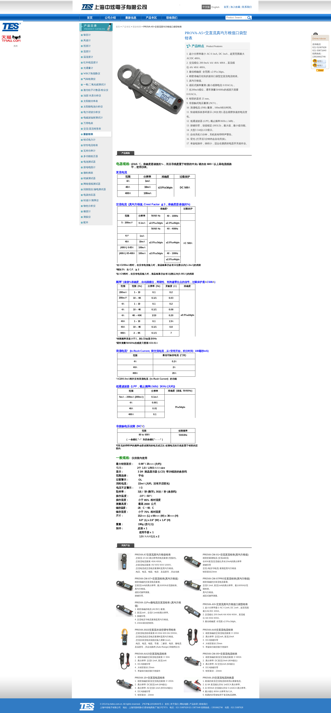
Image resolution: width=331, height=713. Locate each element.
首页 (226, 7)
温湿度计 (88, 57)
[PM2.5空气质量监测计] (124, 569)
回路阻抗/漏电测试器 (94, 189)
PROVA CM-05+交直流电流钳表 (220, 653)
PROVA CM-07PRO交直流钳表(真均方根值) (226, 578)
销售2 (320, 65)
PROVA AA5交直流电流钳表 (218, 629)
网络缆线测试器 (91, 184)
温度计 (87, 51)
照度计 (87, 46)
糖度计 (87, 211)
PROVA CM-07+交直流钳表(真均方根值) (156, 578)
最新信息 (130, 17)
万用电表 (88, 123)
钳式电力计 (89, 139)
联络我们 (171, 17)
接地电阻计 (89, 167)
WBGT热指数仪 (91, 73)
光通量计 (88, 68)
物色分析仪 (89, 206)
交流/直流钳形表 (92, 128)
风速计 (87, 40)
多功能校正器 (90, 156)
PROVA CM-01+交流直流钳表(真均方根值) (226, 554)
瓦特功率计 (89, 150)
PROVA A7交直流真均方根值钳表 (153, 554)
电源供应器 (89, 195)
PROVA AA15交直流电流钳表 (151, 653)
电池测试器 (89, 161)
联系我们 (247, 7)
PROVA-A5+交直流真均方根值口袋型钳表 (225, 604)
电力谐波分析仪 (91, 112)
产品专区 (151, 17)
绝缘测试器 (89, 178)
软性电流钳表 (90, 145)
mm (151, 464)
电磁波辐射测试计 (93, 117)
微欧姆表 (88, 173)
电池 (118, 467)
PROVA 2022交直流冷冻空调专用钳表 (155, 629)
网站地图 (184, 704)
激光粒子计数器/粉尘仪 (95, 90)
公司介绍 (110, 17)
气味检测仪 (89, 79)
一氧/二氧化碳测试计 (94, 84)
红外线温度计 (90, 62)
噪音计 (87, 35)
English (215, 7)
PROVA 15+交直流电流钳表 (150, 677)
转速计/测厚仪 (91, 200)
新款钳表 (137, 27)
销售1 (320, 61)
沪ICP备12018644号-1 (152, 704)
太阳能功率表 (90, 101)
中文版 (206, 7)
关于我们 (174, 704)
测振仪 (87, 217)
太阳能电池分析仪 (93, 106)
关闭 (15, 46)
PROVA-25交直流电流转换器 (218, 677)
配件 (85, 222)
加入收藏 (235, 7)
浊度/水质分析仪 (92, 95)
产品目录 (194, 704)
